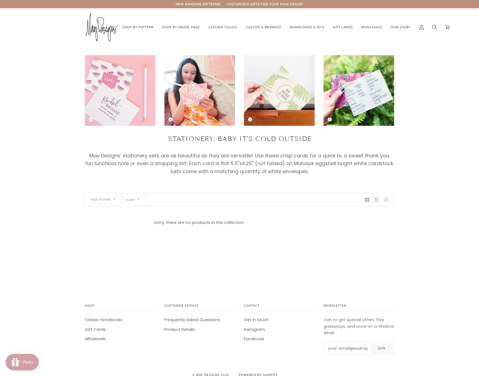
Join (381, 348)
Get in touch (256, 320)
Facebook (254, 339)
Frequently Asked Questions (192, 320)
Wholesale (95, 339)
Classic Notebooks (104, 320)
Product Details (179, 329)
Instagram (254, 329)
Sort (131, 199)
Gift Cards (95, 329)
